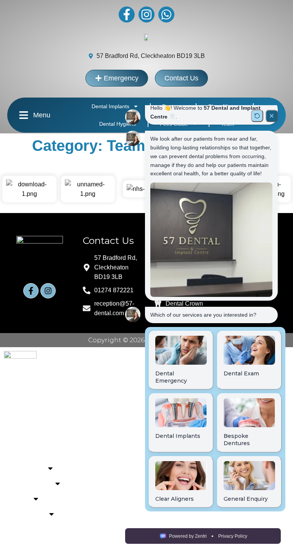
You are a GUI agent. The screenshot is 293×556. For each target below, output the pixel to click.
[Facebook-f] (127, 14)
